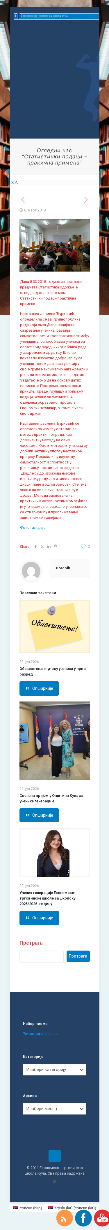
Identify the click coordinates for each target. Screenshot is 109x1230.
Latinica (51, 1033)
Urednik (63, 568)
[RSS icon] (54, 1181)
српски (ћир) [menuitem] (31, 1208)
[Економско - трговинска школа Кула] (56, 16)
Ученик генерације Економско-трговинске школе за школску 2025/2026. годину (47, 898)
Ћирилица (33, 1033)
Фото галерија (33, 527)
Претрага (31, 943)
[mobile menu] (92, 16)
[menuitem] (27, 1208)
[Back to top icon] (55, 1156)
